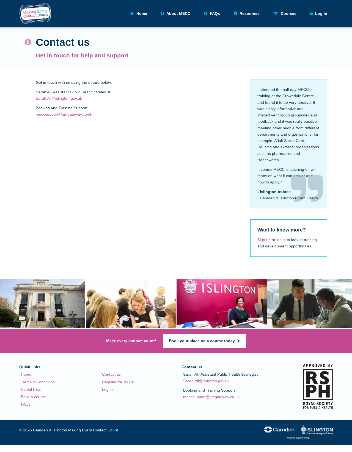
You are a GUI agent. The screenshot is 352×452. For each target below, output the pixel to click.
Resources (249, 13)
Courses (288, 13)
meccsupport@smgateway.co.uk (64, 114)
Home (141, 13)
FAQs (214, 13)
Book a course (33, 397)
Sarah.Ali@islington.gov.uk (59, 98)
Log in (107, 389)
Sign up (264, 240)
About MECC (178, 13)
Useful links (31, 389)
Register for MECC (118, 382)
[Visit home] (35, 13)
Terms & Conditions (38, 382)
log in (281, 240)
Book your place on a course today (202, 341)
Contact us (111, 374)
